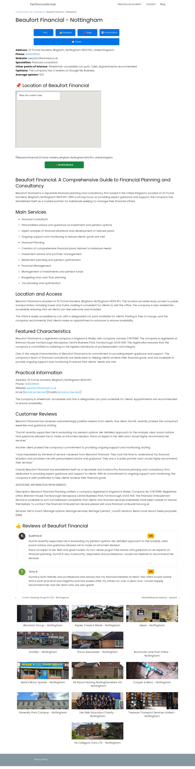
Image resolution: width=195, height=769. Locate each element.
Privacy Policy (41, 759)
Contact (150, 4)
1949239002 (33, 54)
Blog (162, 4)
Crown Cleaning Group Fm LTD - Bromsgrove (45, 597)
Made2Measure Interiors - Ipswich (159, 597)
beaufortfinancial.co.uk (41, 388)
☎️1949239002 (64, 164)
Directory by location (129, 4)
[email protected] (35, 392)
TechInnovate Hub (43, 4)
